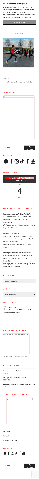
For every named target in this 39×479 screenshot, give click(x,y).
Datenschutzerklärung (11, 440)
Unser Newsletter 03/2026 (12, 371)
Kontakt (6, 436)
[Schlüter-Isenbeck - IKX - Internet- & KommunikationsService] (19, 313)
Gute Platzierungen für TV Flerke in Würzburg (19, 384)
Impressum (7, 431)
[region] (19, 19)
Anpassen (19, 28)
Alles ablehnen (19, 33)
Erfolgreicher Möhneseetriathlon (14, 378)
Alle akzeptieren (19, 22)
